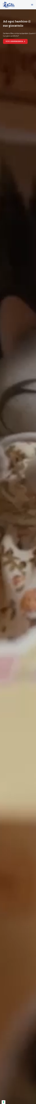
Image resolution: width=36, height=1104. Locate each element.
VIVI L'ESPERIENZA (15, 41)
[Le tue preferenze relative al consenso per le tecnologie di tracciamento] (3, 1102)
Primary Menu (32, 4)
